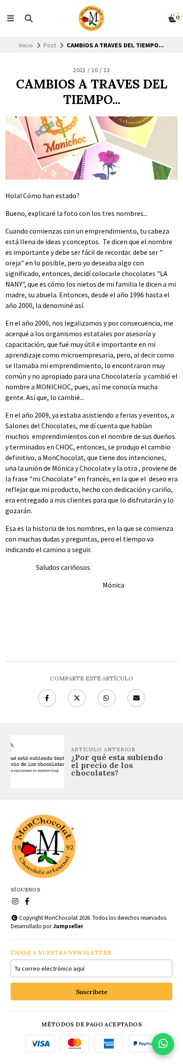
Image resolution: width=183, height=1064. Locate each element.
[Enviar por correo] (136, 698)
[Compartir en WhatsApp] (106, 698)
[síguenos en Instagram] (15, 901)
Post (50, 45)
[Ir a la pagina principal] (91, 18)
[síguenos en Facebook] (27, 901)
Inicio (26, 45)
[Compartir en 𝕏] (77, 698)
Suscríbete (91, 992)
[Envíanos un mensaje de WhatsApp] (163, 1044)
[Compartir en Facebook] (47, 698)
